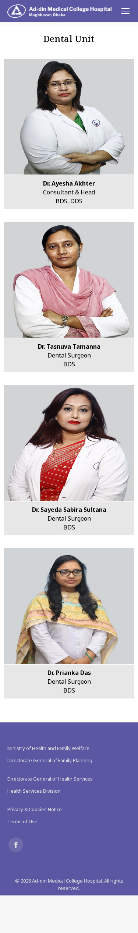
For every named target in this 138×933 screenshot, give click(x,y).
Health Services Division (34, 791)
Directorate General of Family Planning (49, 760)
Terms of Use (22, 821)
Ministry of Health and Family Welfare (48, 748)
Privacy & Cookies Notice (34, 809)
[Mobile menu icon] (125, 11)
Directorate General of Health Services (50, 778)
